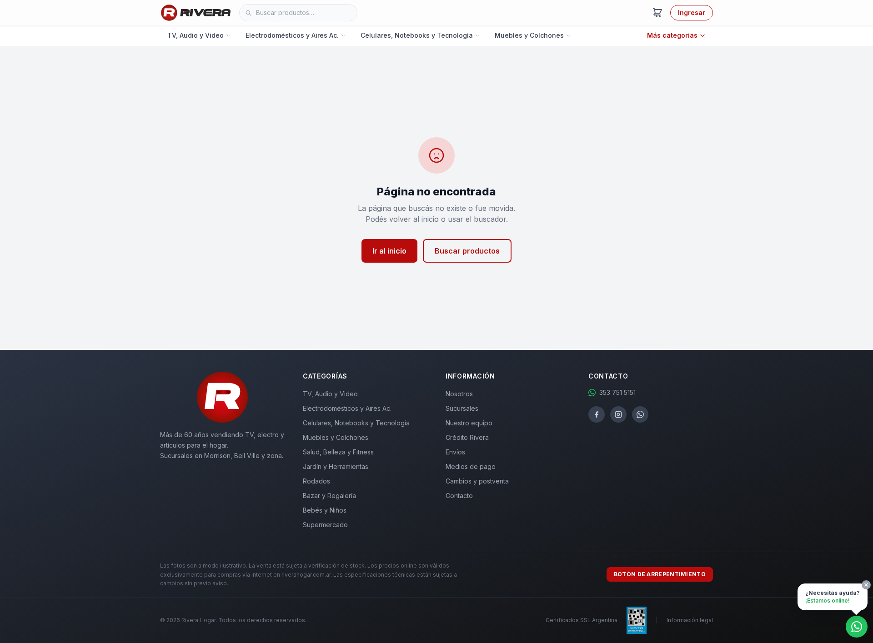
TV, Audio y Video (195, 35)
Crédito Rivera (467, 437)
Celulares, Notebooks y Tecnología (417, 35)
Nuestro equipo (469, 423)
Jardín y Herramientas (335, 466)
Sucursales (462, 408)
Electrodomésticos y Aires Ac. (292, 35)
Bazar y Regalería (329, 495)
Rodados (316, 481)
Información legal (690, 620)
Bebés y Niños (324, 510)
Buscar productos (467, 250)
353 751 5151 (617, 392)
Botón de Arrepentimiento (660, 574)
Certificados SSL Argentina (581, 620)
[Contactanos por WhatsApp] (857, 627)
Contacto (459, 495)
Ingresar (691, 12)
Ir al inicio (389, 250)
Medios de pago (471, 466)
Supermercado (325, 524)
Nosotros (459, 394)
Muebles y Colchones (529, 35)
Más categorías (672, 35)
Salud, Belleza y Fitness (338, 452)
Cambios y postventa (477, 481)
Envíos (455, 452)
